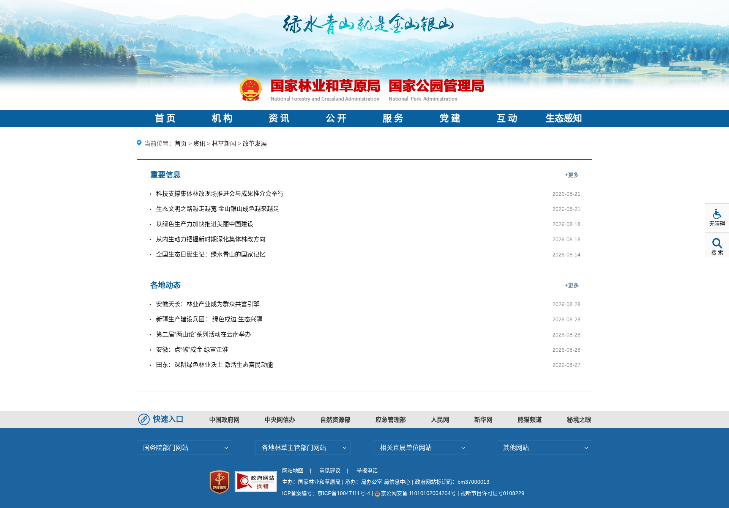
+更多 (572, 175)
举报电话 (367, 470)
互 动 (507, 118)
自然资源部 (335, 420)
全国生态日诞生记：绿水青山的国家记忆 (210, 254)
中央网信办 (280, 420)
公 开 (336, 118)
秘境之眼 (579, 420)
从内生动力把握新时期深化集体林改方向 (210, 239)
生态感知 (564, 118)
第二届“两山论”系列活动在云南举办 (203, 334)
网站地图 (292, 470)
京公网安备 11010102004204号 (418, 493)
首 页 (165, 118)
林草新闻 (224, 143)
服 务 (393, 118)
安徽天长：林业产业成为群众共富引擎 (207, 304)
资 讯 (279, 118)
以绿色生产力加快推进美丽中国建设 (204, 224)
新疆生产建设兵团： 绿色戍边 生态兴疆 (209, 319)
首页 (181, 143)
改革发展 (255, 143)
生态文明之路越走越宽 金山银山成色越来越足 (217, 209)
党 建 (450, 118)
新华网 (483, 420)
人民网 (440, 420)
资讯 (199, 143)
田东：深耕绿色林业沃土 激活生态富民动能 (214, 365)
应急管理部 (391, 420)
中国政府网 (224, 420)
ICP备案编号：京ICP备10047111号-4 (327, 493)
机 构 (222, 118)
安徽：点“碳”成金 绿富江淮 (192, 349)
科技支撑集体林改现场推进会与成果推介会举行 (220, 193)
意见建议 (330, 470)
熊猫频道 (530, 420)
